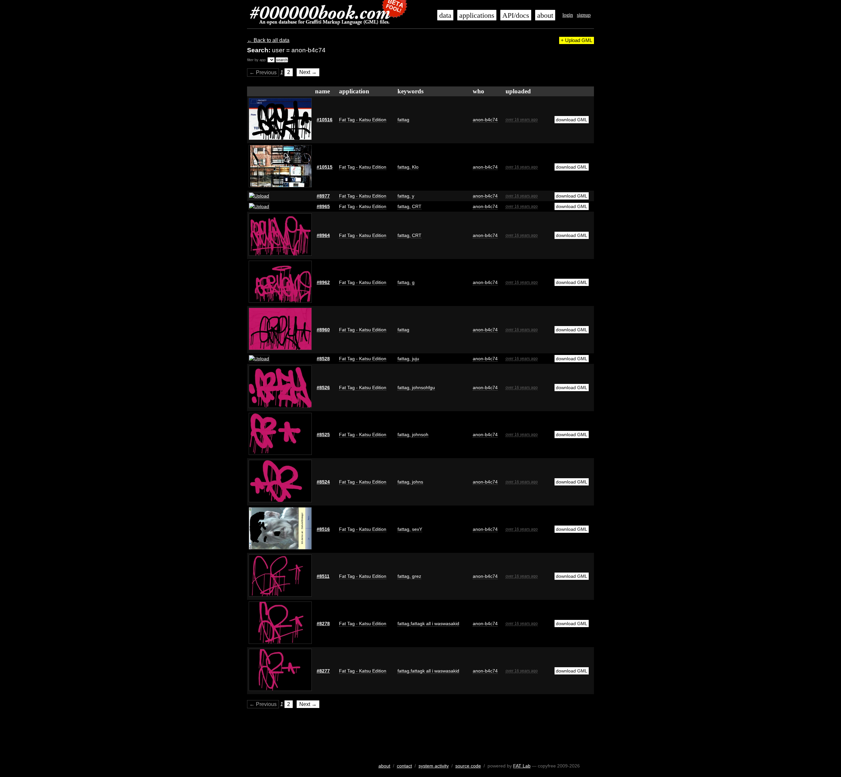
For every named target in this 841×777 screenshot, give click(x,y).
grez (416, 576)
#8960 (323, 329)
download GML (571, 119)
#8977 (323, 196)
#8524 (323, 481)
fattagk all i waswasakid (435, 623)
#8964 (323, 235)
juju (415, 358)
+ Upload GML (576, 40)
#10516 (324, 119)
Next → (308, 72)
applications (476, 15)
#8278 (323, 623)
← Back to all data (268, 40)
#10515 (324, 167)
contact (404, 765)
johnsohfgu (423, 387)
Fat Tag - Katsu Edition (362, 119)
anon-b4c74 (485, 119)
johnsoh (419, 434)
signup (584, 15)
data (445, 15)
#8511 (323, 576)
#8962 (323, 282)
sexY (416, 529)
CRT (416, 206)
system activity (434, 765)
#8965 (323, 206)
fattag (403, 119)
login (567, 15)
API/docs (515, 15)
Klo (415, 167)
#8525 (323, 434)
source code (468, 765)
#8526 (323, 387)
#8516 (323, 529)
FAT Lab (522, 765)
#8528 (323, 358)
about (545, 15)
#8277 (323, 670)
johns (417, 481)
